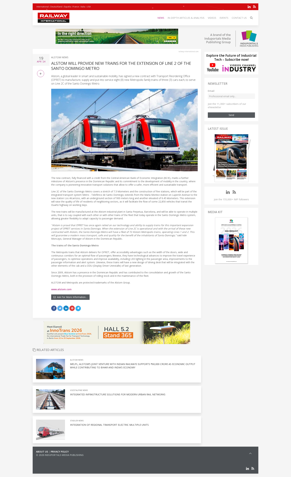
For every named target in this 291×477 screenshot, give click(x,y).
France (76, 6)
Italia (83, 6)
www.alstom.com (61, 289)
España (67, 6)
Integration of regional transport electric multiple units (109, 424)
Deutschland (56, 6)
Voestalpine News (79, 390)
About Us (42, 451)
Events (224, 17)
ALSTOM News (59, 57)
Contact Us (239, 17)
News (160, 17)
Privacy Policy (60, 451)
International (43, 6)
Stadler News (77, 420)
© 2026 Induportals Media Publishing (60, 455)
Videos (212, 17)
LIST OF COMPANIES (47, 458)
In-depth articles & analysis (186, 17)
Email (211, 90)
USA (89, 6)
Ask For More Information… (71, 297)
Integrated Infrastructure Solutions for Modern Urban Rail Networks (117, 394)
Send (231, 115)
